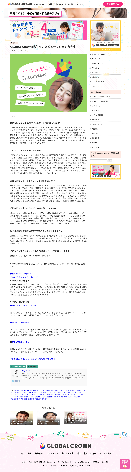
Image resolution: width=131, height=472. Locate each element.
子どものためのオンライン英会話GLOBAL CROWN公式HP (32, 359)
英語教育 (38, 399)
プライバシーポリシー (49, 465)
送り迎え (44, 399)
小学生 (44, 397)
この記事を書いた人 (19, 366)
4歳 (18, 390)
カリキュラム (96, 59)
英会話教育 (14, 399)
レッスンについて (40, 4)
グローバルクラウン (44, 392)
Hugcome (25, 370)
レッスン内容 (26, 453)
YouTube (78, 390)
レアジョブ (14, 397)
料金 (50, 4)
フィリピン (40, 394)
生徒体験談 (95, 138)
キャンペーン (33, 392)
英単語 (21, 399)
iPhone (57, 390)
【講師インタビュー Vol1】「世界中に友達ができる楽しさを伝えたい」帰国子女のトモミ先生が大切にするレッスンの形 (75, 420)
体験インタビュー (97, 63)
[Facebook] (16, 382)
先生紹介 (14, 43)
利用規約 (105, 462)
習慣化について (97, 77)
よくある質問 (69, 4)
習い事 (61, 397)
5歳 (22, 390)
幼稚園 (56, 397)
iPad (52, 390)
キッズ (25, 392)
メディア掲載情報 (97, 115)
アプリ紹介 (95, 68)
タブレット (14, 394)
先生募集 (95, 129)
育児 (65, 397)
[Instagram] (18, 382)
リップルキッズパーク (77, 394)
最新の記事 (33, 366)
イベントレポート (97, 106)
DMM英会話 (34, 390)
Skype (63, 390)
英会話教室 (77, 397)
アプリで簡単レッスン (20, 342)
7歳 (28, 390)
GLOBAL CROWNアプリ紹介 (101, 97)
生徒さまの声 (58, 4)
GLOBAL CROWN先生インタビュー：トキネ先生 (48, 422)
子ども (31, 397)
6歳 (25, 390)
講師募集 (96, 462)
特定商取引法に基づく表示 (80, 465)
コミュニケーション (58, 392)
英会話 (70, 397)
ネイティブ (22, 394)
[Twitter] (13, 382)
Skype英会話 (70, 390)
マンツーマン (49, 394)
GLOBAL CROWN (44, 390)
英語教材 (31, 399)
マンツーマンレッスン (61, 394)
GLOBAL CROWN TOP (99, 54)
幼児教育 (50, 397)
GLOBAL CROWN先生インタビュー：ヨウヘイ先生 (21, 422)
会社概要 (64, 465)
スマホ (79, 392)
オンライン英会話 (16, 392)
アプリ (84, 390)
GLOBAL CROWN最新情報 (100, 101)
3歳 (15, 390)
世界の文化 (95, 120)
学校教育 (38, 397)
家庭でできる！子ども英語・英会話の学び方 (34, 13)
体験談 (21, 397)
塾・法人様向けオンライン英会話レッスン (73, 462)
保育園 (26, 397)
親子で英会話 (96, 147)
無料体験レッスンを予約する (21, 273)
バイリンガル (31, 394)
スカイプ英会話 (71, 392)
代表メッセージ (97, 124)
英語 (25, 399)
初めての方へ (80, 4)
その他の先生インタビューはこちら (24, 277)
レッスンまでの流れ (98, 82)
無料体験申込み (113, 4)
